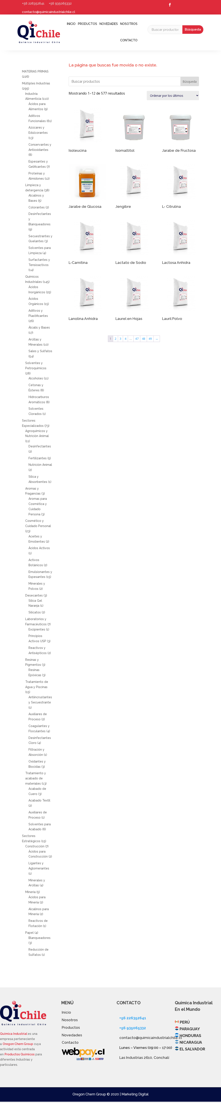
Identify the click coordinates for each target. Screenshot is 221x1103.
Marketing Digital (135, 1094)
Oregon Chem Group (18, 1044)
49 (150, 339)
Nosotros (128, 24)
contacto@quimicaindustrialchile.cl (48, 12)
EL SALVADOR (192, 1049)
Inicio (71, 24)
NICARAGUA (191, 1042)
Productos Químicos (20, 1054)
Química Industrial (14, 1033)
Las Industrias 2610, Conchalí (144, 1057)
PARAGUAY (190, 1029)
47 (137, 339)
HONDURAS (190, 1035)
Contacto (128, 40)
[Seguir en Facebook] (169, 4)
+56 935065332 (60, 3)
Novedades (108, 24)
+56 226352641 (33, 3)
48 (143, 339)
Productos (87, 24)
